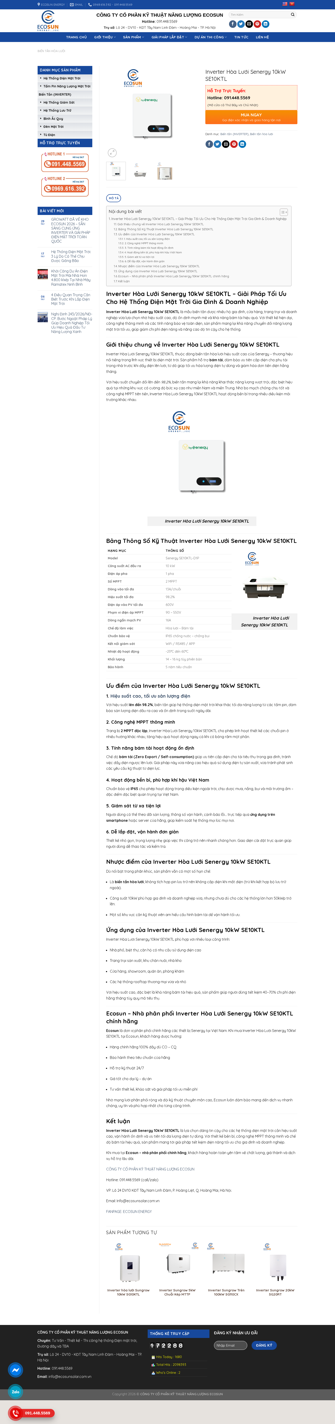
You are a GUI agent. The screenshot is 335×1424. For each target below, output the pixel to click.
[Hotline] (15, 1413)
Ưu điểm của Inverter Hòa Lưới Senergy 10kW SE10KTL (156, 234)
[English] (285, 4)
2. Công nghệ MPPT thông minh (144, 243)
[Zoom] (112, 152)
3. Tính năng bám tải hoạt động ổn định (149, 247)
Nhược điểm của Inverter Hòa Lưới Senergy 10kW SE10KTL (159, 266)
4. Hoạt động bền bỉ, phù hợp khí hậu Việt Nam (153, 252)
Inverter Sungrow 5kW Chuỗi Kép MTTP (177, 1292)
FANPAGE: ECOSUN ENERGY (129, 1211)
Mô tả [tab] (114, 198)
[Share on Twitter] (241, 24)
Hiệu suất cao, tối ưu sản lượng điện (149, 696)
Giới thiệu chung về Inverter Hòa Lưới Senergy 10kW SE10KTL (160, 224)
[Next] (191, 112)
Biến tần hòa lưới (51, 51)
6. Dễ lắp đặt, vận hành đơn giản (144, 261)
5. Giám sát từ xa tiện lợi (139, 257)
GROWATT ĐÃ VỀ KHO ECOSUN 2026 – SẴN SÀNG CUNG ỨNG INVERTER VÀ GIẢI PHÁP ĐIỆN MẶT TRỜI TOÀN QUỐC (70, 230)
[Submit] (292, 14)
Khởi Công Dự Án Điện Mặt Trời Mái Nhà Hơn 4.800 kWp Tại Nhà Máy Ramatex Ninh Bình (70, 278)
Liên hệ (262, 37)
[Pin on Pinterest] (257, 24)
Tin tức (241, 37)
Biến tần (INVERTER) (55, 94)
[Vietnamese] (292, 4)
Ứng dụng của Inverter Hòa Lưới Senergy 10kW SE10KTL (157, 271)
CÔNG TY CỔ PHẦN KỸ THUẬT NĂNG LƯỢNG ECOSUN (150, 1169)
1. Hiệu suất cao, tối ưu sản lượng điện (147, 239)
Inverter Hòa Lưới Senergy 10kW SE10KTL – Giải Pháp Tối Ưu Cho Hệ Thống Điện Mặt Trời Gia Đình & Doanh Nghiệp (199, 219)
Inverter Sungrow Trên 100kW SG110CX (226, 1292)
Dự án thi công (209, 37)
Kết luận (124, 281)
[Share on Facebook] (233, 24)
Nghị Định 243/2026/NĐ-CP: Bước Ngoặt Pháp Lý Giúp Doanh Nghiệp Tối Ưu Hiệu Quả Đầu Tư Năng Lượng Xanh (71, 323)
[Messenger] (15, 1370)
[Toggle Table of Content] (281, 212)
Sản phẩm (132, 37)
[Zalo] (15, 1391)
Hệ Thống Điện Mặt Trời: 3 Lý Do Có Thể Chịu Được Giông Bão (71, 256)
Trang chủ (76, 37)
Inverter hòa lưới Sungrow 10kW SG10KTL (128, 1292)
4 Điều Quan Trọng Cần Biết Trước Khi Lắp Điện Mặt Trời (70, 299)
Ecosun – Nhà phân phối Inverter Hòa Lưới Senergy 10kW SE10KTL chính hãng (173, 276)
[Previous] (114, 112)
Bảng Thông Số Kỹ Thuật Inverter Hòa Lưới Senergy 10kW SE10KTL (165, 229)
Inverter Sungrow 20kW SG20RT (275, 1292)
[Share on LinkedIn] (265, 24)
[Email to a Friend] (249, 24)
